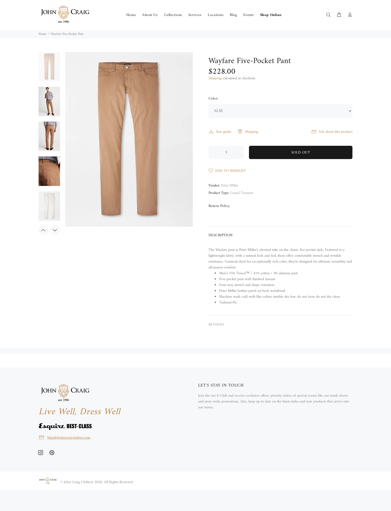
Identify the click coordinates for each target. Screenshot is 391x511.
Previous (44, 230)
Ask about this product (335, 131)
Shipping (215, 78)
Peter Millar (229, 185)
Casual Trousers (241, 193)
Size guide (223, 131)
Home (42, 34)
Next (55, 230)
